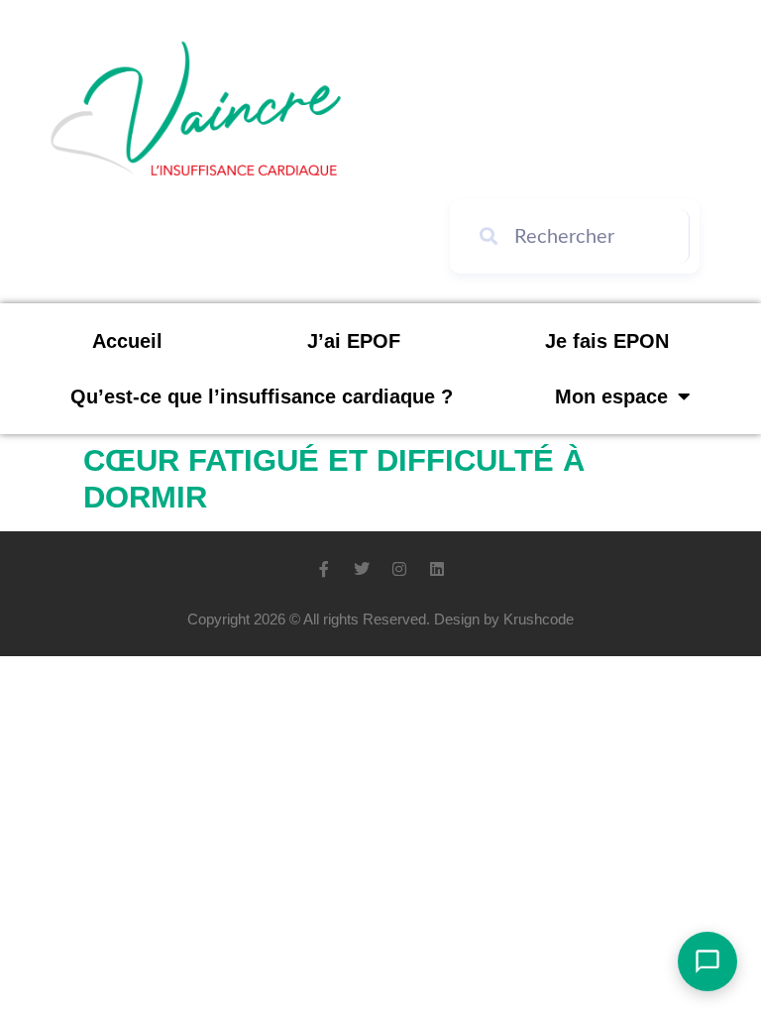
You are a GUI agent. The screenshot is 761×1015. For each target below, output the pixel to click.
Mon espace (611, 396)
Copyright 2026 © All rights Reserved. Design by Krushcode (380, 619)
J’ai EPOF (353, 341)
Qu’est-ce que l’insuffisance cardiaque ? (261, 396)
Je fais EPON (607, 341)
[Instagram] (399, 569)
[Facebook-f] (324, 569)
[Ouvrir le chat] (707, 961)
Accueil (127, 341)
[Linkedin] (437, 569)
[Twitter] (362, 569)
